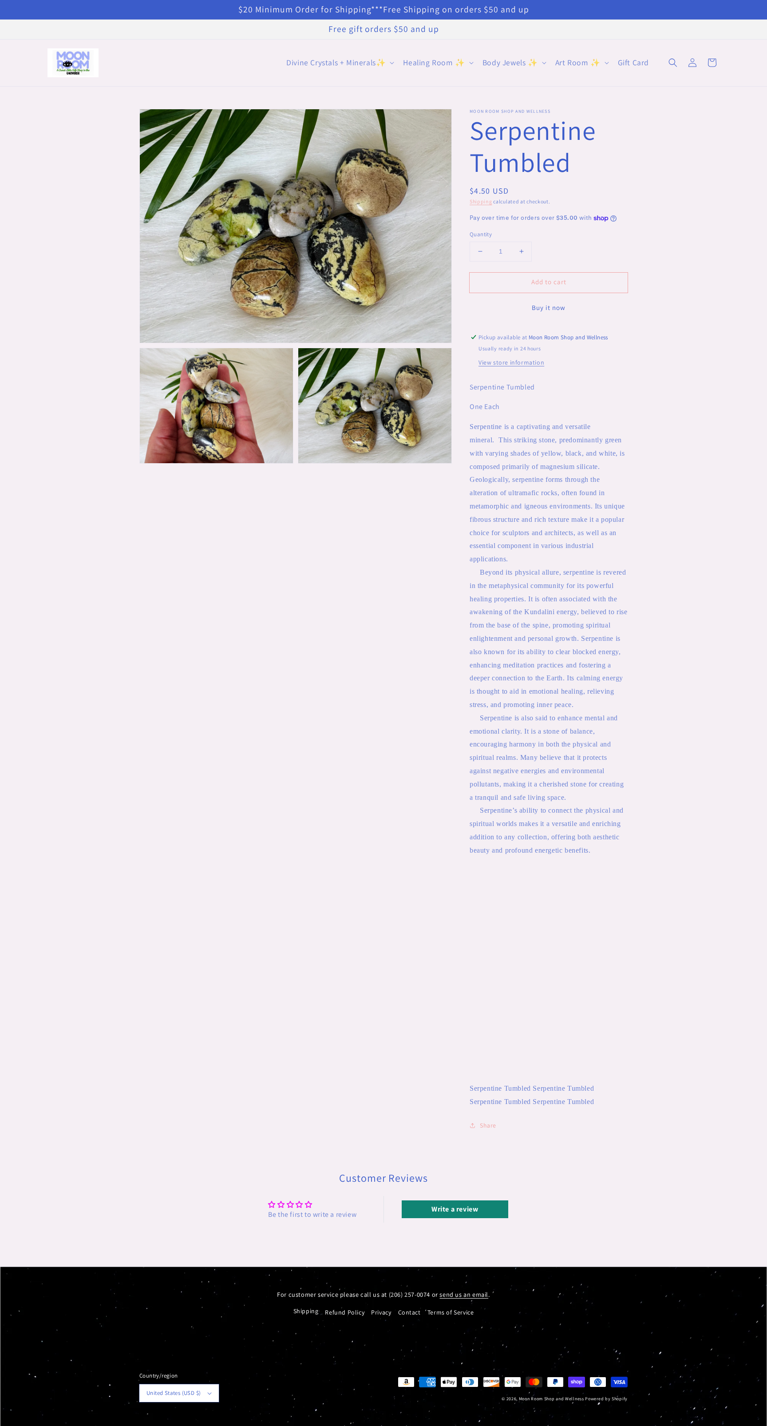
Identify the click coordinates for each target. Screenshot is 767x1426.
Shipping (481, 201)
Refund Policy (344, 1312)
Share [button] (488, 1125)
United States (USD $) (173, 1393)
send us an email (463, 1294)
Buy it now (548, 307)
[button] (339, 62)
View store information (511, 362)
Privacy (381, 1312)
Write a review (454, 1209)
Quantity (481, 234)
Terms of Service (450, 1312)
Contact (409, 1312)
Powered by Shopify (606, 1399)
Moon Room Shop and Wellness (551, 1399)
